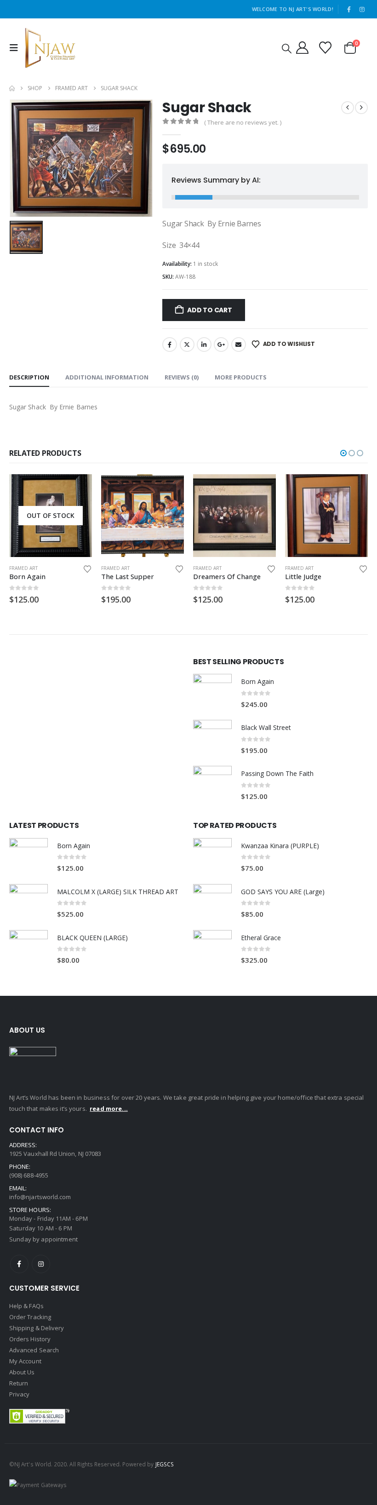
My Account (25, 1361)
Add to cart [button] (77, 489)
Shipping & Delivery (36, 1328)
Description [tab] (29, 377)
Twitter (187, 344)
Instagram (41, 1264)
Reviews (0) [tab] (182, 377)
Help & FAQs (26, 1306)
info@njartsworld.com (40, 1197)
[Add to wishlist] (87, 568)
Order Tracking (30, 1317)
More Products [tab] (241, 377)
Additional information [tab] (107, 377)
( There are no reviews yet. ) (242, 122)
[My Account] (302, 47)
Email (238, 344)
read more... (109, 1108)
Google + (221, 344)
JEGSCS (164, 1464)
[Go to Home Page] (12, 88)
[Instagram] (362, 9)
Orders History (30, 1339)
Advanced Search (34, 1350)
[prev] (347, 107)
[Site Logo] (50, 48)
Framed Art (23, 568)
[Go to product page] (50, 515)
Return (18, 1383)
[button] (16, 48)
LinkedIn (204, 344)
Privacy (19, 1394)
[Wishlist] (325, 47)
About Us (22, 1372)
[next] (361, 107)
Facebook (169, 344)
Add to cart (209, 310)
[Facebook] (349, 9)
